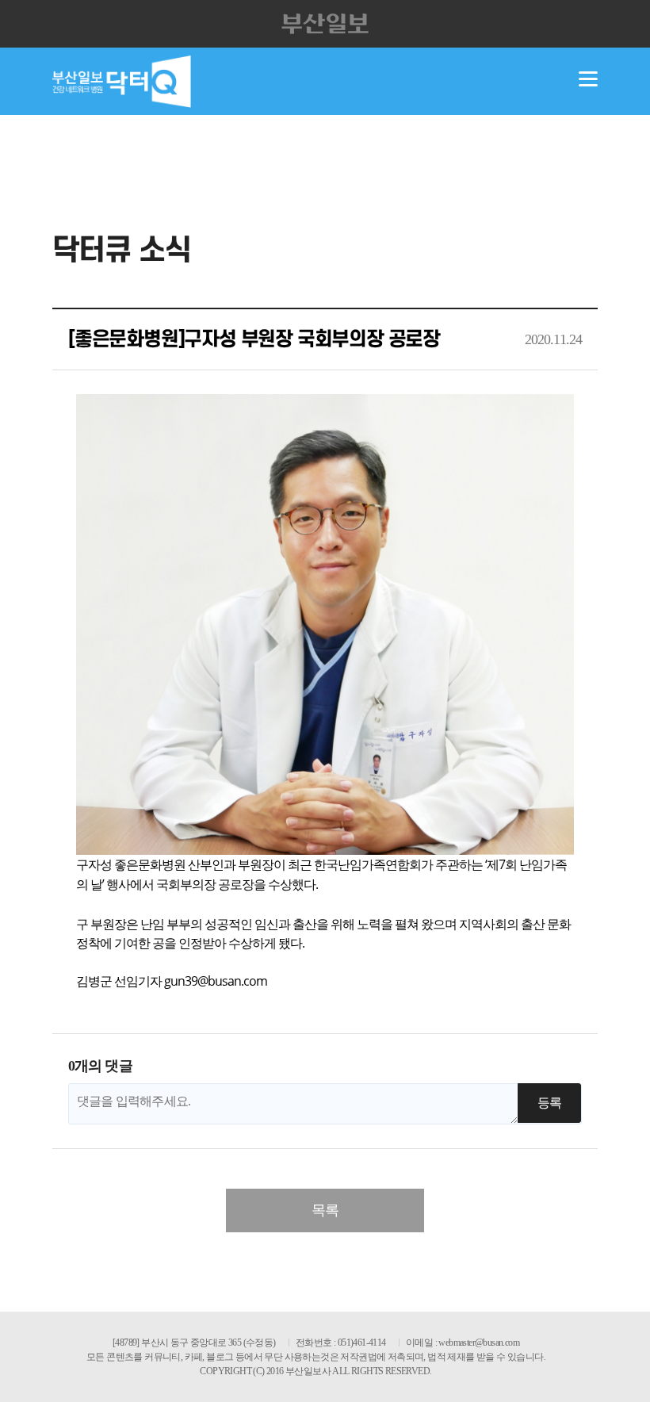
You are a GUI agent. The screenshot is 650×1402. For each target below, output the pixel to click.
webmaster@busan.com (478, 1342)
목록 (325, 1210)
